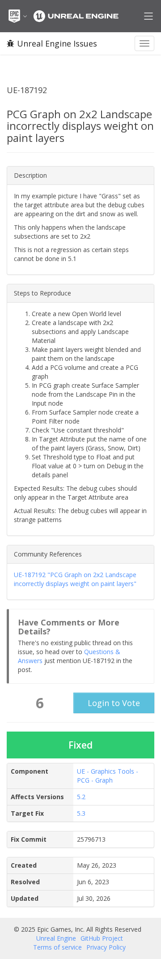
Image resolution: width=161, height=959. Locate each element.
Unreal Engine (56, 938)
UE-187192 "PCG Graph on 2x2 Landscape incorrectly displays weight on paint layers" (75, 579)
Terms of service (57, 947)
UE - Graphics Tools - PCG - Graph (107, 775)
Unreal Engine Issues (57, 43)
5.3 (81, 813)
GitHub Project (101, 938)
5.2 (81, 796)
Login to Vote (114, 703)
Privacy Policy (106, 947)
